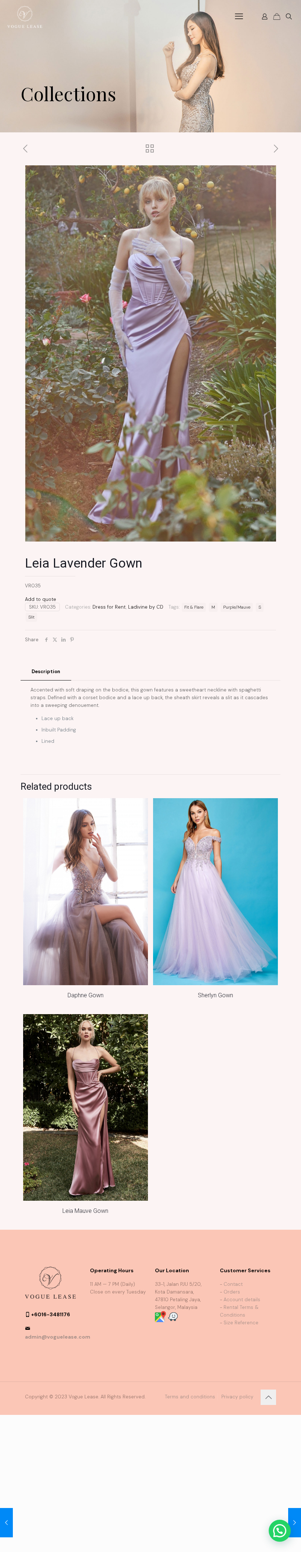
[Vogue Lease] (24, 16)
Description (46, 671)
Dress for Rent (109, 607)
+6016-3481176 (50, 1314)
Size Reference (241, 1323)
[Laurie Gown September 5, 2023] (294, 1522)
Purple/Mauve (236, 607)
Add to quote (40, 599)
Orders (232, 1292)
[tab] (46, 672)
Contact (233, 1284)
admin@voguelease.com (57, 1336)
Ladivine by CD (145, 607)
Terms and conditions (190, 1397)
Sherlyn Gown (215, 995)
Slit (31, 617)
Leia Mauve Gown (85, 1210)
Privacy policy (237, 1397)
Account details (242, 1299)
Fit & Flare (193, 607)
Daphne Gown (86, 995)
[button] (280, 1531)
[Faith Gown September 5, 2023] (6, 1522)
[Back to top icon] (268, 1397)
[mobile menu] (239, 16)
